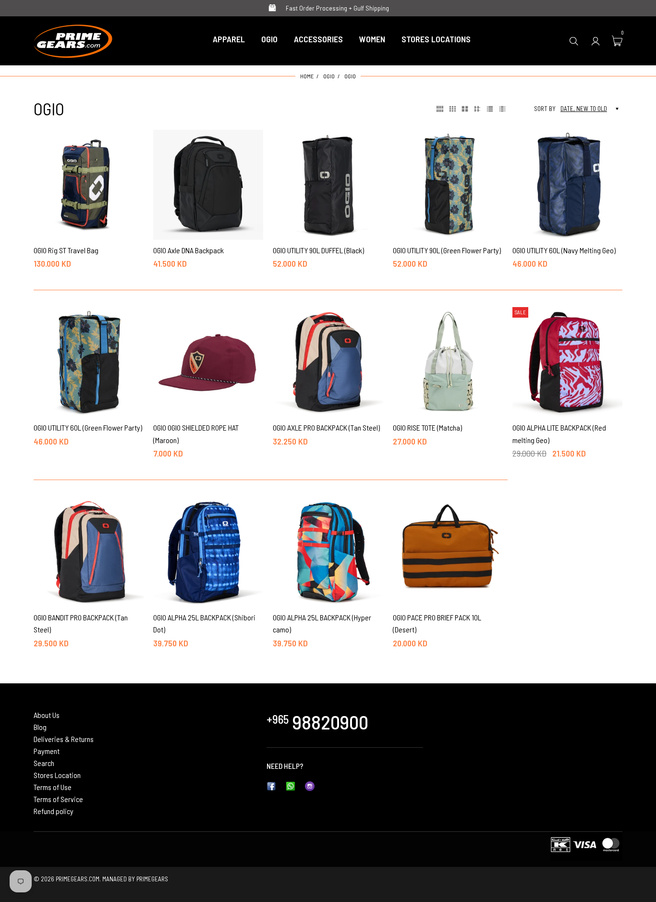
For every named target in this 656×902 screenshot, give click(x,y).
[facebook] (271, 784)
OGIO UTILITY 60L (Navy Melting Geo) (564, 250)
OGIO (329, 76)
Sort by (545, 108)
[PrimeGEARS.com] (73, 39)
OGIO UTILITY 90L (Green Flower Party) (447, 250)
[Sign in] (595, 41)
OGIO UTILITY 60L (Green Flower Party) (88, 427)
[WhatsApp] (290, 784)
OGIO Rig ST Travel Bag (66, 250)
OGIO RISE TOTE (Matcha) (427, 427)
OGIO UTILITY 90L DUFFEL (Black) (318, 250)
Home (307, 76)
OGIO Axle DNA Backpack (188, 250)
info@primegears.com (339, 765)
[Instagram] (310, 784)
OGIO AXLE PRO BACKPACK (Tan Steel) (326, 427)
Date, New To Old (583, 108)
